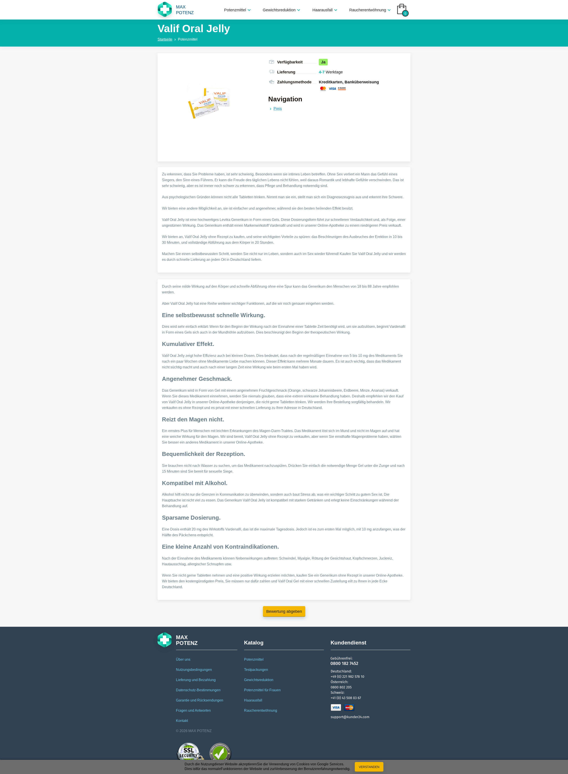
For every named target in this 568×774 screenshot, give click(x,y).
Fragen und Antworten (193, 710)
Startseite (165, 39)
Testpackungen (256, 670)
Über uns (183, 659)
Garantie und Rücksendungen (199, 700)
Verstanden (369, 767)
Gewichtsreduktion (279, 10)
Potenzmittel (235, 10)
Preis (278, 108)
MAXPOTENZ (185, 9)
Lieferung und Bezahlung (196, 680)
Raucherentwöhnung (367, 10)
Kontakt (182, 721)
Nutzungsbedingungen (194, 670)
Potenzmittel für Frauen (262, 690)
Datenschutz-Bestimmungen (198, 690)
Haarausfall (322, 10)
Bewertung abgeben (284, 611)
